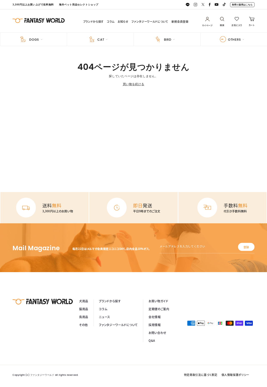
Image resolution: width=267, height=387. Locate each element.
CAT (100, 39)
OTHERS (234, 39)
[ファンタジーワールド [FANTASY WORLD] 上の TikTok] (224, 4)
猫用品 (83, 308)
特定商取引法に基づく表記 (200, 375)
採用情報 (155, 324)
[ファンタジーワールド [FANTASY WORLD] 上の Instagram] (195, 5)
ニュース (104, 316)
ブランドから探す (93, 21)
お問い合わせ (157, 332)
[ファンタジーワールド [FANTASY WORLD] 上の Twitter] (203, 4)
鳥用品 (83, 316)
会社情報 (155, 316)
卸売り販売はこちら (242, 4)
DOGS (34, 39)
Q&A (152, 340)
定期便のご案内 (159, 308)
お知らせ (123, 21)
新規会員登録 (180, 21)
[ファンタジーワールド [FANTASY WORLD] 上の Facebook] (209, 5)
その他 (83, 324)
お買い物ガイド (158, 300)
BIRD (167, 39)
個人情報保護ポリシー (235, 375)
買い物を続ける (133, 84)
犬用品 (83, 300)
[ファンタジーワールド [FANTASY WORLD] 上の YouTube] (216, 4)
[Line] (187, 5)
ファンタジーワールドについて (149, 21)
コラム (111, 21)
